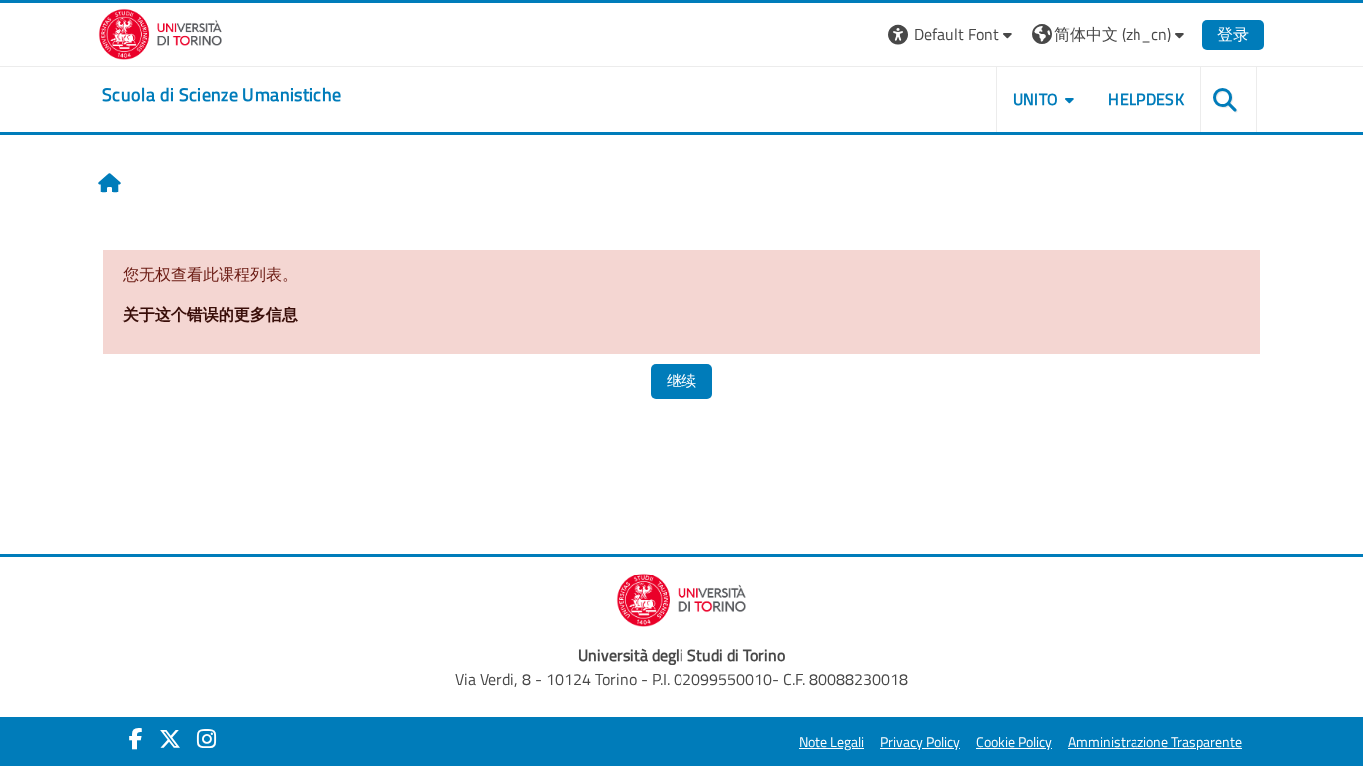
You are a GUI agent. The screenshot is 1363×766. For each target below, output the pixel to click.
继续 (681, 380)
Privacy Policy (920, 742)
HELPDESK (1146, 99)
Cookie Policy (1014, 742)
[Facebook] (136, 739)
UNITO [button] (1036, 99)
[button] (952, 34)
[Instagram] (206, 739)
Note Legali (831, 742)
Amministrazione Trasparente (1155, 742)
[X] (170, 739)
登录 (1233, 34)
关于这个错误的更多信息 (210, 314)
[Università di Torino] (160, 32)
